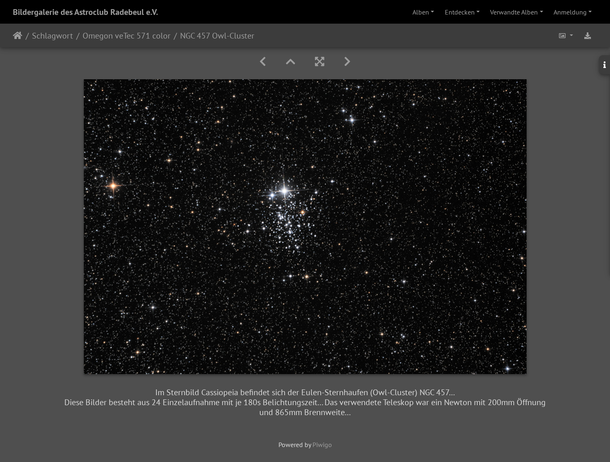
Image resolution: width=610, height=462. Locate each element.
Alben (420, 12)
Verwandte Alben (514, 12)
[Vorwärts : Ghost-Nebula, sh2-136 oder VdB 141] (347, 61)
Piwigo (322, 444)
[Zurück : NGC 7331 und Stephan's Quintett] (262, 61)
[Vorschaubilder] (290, 61)
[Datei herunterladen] (587, 35)
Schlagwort (52, 35)
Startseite (17, 35)
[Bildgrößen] (565, 35)
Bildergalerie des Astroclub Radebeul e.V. (85, 12)
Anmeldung (570, 12)
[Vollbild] (319, 61)
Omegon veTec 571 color (127, 35)
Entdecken (460, 12)
